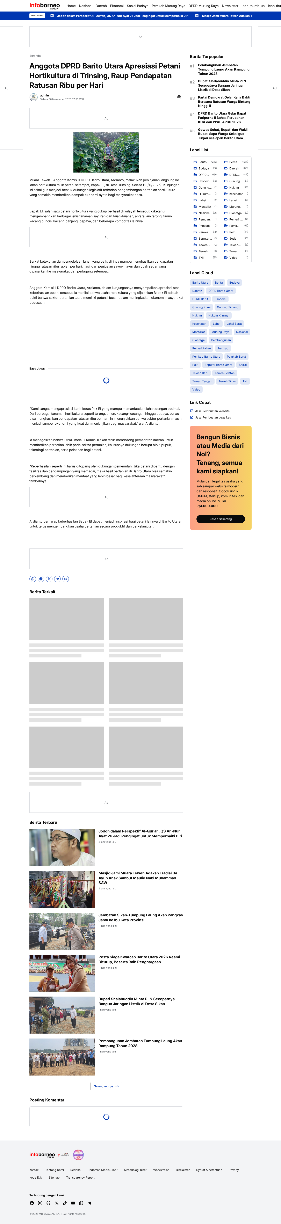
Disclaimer (183, 1170)
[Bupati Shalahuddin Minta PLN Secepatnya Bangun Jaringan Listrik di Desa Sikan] (62, 1015)
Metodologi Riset (135, 1170)
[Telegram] (57, 579)
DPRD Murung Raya (204, 6)
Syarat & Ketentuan (209, 1170)
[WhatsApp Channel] (81, 1203)
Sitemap (54, 1177)
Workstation (161, 1170)
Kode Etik (35, 1177)
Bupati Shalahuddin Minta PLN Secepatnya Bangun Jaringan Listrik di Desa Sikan (137, 1001)
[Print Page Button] (179, 97)
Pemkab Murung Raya (168, 6)
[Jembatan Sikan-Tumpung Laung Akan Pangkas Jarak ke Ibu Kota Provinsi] (62, 931)
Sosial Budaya (138, 6)
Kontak (34, 1170)
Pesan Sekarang (221, 519)
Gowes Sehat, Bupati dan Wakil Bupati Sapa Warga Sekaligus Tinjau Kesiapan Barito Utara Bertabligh (222, 134)
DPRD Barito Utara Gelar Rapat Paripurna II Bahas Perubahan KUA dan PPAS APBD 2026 (222, 117)
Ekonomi (117, 6)
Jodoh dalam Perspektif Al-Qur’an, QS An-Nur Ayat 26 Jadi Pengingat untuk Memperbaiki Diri (74, 15)
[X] (49, 579)
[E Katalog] (63, 1155)
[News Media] (78, 1155)
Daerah (101, 6)
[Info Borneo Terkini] (44, 6)
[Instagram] (40, 1203)
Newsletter (230, 6)
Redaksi (75, 1170)
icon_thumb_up (253, 6)
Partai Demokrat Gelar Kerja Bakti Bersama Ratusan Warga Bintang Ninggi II (224, 101)
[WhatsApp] (32, 579)
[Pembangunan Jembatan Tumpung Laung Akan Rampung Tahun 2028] (62, 1057)
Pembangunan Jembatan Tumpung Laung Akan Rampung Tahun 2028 (140, 1043)
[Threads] (48, 1203)
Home (71, 6)
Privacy (234, 1170)
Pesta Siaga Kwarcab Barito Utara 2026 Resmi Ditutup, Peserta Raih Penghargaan (139, 959)
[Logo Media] (42, 1155)
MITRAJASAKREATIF (51, 1213)
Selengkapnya (104, 1086)
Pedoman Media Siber (102, 1170)
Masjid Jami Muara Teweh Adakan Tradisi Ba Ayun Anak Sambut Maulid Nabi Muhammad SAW (138, 878)
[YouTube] (73, 1203)
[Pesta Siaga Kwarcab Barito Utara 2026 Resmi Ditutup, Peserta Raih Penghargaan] (62, 973)
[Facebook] (41, 579)
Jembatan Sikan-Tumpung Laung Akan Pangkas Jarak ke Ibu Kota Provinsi (141, 917)
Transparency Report (80, 1177)
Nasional (85, 6)
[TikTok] (64, 1203)
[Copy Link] (65, 579)
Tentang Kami (54, 1170)
